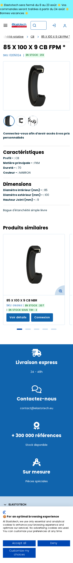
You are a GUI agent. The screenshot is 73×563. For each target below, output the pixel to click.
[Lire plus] (36, 380)
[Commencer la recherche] (34, 25)
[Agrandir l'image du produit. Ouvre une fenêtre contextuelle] (60, 290)
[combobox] (39, 25)
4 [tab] (45, 329)
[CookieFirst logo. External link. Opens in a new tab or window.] (4, 512)
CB (32, 37)
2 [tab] (28, 329)
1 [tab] (19, 329)
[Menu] (5, 25)
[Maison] (19, 25)
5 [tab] (53, 329)
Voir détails (18, 317)
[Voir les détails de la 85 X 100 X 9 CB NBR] (34, 264)
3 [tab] (36, 329)
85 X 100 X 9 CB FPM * (55, 37)
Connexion (42, 317)
